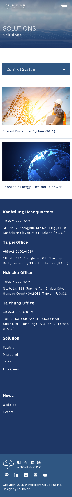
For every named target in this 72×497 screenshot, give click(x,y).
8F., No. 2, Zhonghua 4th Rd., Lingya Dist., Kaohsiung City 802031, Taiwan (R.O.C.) (35, 230)
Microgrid (10, 355)
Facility (8, 347)
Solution (11, 338)
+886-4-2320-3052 (18, 312)
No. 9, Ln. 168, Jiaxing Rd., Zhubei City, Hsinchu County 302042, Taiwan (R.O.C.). (35, 291)
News (8, 396)
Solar (7, 362)
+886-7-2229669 (16, 221)
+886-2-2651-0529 (18, 251)
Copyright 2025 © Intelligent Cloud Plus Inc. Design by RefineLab (32, 487)
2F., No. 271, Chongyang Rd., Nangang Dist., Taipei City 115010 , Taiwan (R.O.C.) (35, 261)
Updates (9, 405)
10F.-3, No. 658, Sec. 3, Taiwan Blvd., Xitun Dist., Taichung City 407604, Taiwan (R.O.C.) (36, 324)
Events (8, 412)
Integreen (11, 369)
